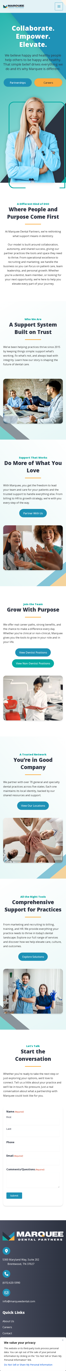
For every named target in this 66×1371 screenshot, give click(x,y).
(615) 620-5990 (11, 1282)
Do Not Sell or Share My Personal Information (28, 1364)
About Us (8, 1321)
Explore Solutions (33, 957)
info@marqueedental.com (19, 1301)
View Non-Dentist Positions (33, 663)
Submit (14, 1195)
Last (8, 1128)
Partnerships (18, 82)
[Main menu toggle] (59, 6)
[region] (33, 1354)
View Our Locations (33, 805)
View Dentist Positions (33, 652)
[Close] (63, 1340)
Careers (48, 82)
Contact (7, 1333)
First (8, 1117)
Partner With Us (33, 513)
